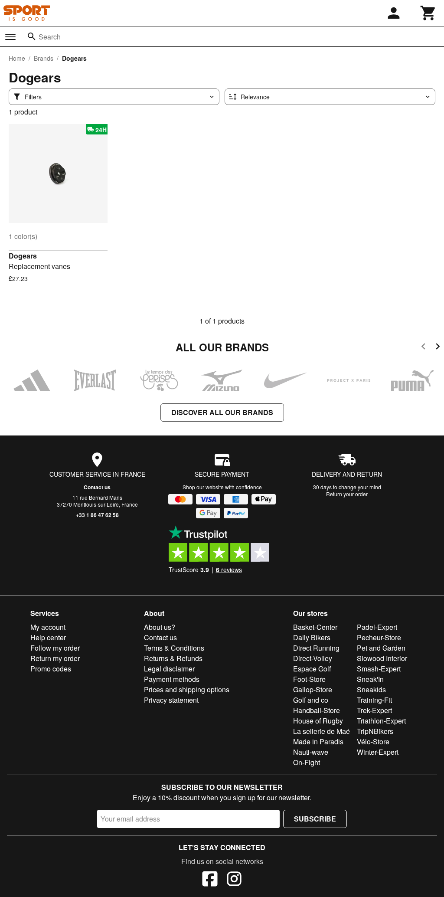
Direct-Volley (312, 658)
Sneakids (371, 689)
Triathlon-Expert (381, 721)
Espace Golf (312, 669)
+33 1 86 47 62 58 (97, 515)
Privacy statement (171, 700)
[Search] (31, 36)
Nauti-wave (310, 752)
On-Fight (306, 762)
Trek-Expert (374, 710)
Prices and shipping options (186, 689)
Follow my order (55, 648)
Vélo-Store (373, 741)
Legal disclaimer (169, 669)
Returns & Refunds (173, 658)
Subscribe (315, 819)
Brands (43, 58)
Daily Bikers (311, 637)
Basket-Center (315, 627)
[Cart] (428, 13)
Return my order (55, 658)
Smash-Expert (379, 669)
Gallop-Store (312, 689)
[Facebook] (210, 880)
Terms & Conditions (174, 648)
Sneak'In (370, 679)
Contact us (97, 487)
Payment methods (171, 679)
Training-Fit (374, 700)
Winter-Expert (377, 752)
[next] (437, 347)
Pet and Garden (381, 648)
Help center (48, 637)
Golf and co (310, 700)
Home (17, 58)
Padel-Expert (377, 627)
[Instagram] (234, 880)
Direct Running (316, 648)
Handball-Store (316, 710)
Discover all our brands (222, 412)
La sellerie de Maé (321, 731)
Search (50, 37)
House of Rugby (318, 721)
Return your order (347, 494)
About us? (159, 627)
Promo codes (50, 669)
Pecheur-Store (379, 637)
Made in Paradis (318, 741)
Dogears (23, 256)
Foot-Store (309, 679)
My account (47, 627)
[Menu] (10, 36)
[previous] (423, 347)
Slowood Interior (382, 658)
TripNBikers (375, 731)
